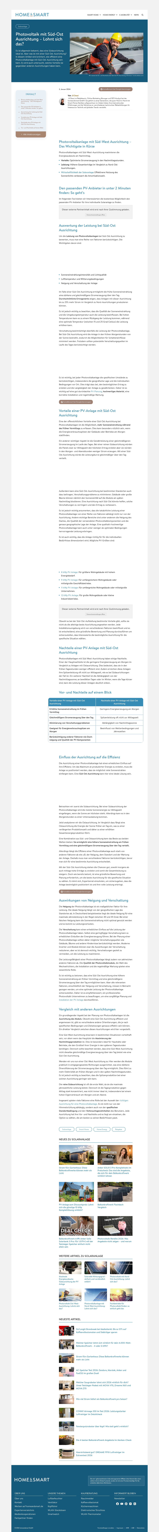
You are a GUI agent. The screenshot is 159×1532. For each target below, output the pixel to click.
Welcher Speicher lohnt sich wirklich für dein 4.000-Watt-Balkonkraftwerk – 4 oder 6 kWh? (103, 1344)
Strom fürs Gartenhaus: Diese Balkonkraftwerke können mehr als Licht (75, 1170)
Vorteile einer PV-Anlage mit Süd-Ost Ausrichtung (32, 118)
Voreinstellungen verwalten (105, 1528)
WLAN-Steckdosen (57, 1510)
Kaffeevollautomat (89, 1502)
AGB (132, 1528)
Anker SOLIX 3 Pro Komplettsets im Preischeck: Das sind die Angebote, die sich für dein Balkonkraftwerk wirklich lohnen (114, 1171)
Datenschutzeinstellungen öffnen (96, 215)
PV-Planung (96, 391)
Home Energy (109, 15)
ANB (127, 1528)
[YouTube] (121, 1503)
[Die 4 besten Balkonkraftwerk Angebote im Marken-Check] (66, 1440)
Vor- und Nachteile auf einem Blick (32, 128)
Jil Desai (75, 95)
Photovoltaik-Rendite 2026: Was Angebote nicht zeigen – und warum (115, 1240)
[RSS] (134, 1503)
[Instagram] (130, 1503)
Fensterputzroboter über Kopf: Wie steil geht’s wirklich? (102, 1426)
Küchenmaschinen (89, 1506)
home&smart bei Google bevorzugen (117, 89)
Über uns (19, 1498)
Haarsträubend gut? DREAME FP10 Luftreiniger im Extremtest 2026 (100, 1454)
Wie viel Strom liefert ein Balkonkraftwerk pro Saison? (101, 1399)
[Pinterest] (126, 1503)
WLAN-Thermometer (91, 1513)
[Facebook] (117, 1503)
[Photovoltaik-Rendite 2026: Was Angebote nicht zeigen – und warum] (115, 1226)
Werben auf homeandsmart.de (29, 1506)
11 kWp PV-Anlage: (69, 587)
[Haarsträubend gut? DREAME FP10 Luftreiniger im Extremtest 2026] (66, 1454)
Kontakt (18, 1502)
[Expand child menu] (100, 15)
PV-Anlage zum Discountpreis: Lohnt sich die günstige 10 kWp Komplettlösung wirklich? (76, 1207)
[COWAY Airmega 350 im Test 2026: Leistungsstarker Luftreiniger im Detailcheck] (66, 1413)
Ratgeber (118, 1129)
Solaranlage (22, 26)
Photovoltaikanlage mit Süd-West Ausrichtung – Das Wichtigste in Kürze (32, 101)
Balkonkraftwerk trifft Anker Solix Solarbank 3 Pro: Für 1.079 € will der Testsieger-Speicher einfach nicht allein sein (76, 1242)
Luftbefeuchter (55, 1498)
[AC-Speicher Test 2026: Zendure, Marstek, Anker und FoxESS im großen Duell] (66, 1372)
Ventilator (52, 1502)
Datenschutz (140, 1528)
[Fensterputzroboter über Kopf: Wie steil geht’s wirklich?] (66, 1426)
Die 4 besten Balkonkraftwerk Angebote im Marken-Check (103, 1440)
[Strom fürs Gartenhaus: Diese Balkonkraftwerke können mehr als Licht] (76, 1155)
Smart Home (93, 15)
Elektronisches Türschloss (93, 1510)
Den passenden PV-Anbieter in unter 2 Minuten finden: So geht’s (32, 107)
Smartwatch (53, 1513)
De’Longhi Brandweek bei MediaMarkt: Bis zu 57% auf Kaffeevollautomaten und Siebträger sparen (101, 1331)
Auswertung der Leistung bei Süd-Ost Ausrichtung (32, 113)
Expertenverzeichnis (24, 1510)
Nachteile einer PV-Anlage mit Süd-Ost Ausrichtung (30, 123)
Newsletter (119, 1498)
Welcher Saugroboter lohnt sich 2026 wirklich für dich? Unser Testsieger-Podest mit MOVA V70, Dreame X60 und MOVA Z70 (103, 1385)
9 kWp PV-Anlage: (69, 579)
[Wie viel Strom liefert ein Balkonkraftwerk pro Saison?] (66, 1399)
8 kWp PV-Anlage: (69, 572)
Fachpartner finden (24, 1517)
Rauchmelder (87, 1498)
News (136, 15)
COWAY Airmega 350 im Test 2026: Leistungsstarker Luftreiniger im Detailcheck (101, 1413)
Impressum (120, 1528)
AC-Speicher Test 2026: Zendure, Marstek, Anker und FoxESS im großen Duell (101, 1372)
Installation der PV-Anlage (71, 999)
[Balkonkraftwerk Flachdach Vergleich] (115, 1192)
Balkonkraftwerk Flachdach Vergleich (110, 1206)
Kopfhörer (52, 1506)
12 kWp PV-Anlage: (70, 595)
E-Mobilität (124, 15)
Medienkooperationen (25, 1513)
